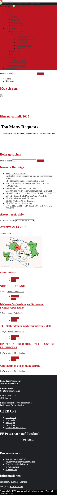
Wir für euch (11, 28)
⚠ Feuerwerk (11, 469)
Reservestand (22, 48)
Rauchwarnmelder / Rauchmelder (20, 462)
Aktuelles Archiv (7, 220)
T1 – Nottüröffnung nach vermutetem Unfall (25, 181)
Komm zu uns (12, 57)
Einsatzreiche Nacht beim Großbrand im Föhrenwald (29, 191)
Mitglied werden (18, 60)
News (8, 14)
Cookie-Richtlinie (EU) (16, 427)
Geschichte (10, 425)
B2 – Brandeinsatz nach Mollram (20, 198)
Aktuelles (15, 278)
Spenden (23, 482)
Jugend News (17, 22)
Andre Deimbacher (15, 291)
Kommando (22, 37)
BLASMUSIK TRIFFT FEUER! (20, 201)
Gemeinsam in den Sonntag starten (21, 188)
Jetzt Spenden (12, 68)
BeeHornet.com (16, 486)
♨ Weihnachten (12, 467)
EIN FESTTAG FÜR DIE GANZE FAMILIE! (26, 196)
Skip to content (6, 1)
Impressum (5, 482)
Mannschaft (16, 34)
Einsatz (14, 17)
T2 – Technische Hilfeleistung (19, 203)
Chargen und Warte (25, 40)
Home (8, 11)
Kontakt (14, 54)
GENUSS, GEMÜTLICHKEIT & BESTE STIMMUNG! (31, 193)
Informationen (17, 25)
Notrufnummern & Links (16, 459)
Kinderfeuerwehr (18, 65)
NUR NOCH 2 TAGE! (16, 173)
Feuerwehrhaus (12, 420)
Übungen (15, 19)
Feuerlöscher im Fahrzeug (17, 464)
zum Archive (5, 233)
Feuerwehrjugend (24, 45)
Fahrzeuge (15, 51)
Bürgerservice (17, 31)
